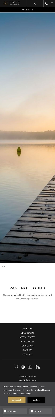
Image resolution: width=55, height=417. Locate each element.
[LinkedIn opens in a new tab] (37, 366)
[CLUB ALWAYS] (35, 3)
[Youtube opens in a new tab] (30, 366)
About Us (27, 328)
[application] (27, 399)
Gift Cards (27, 345)
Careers (27, 350)
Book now (27, 9)
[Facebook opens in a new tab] (16, 366)
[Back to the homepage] (12, 3)
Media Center (27, 337)
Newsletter (27, 341)
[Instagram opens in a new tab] (23, 366)
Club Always (27, 332)
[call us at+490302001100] (46, 3)
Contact (27, 354)
